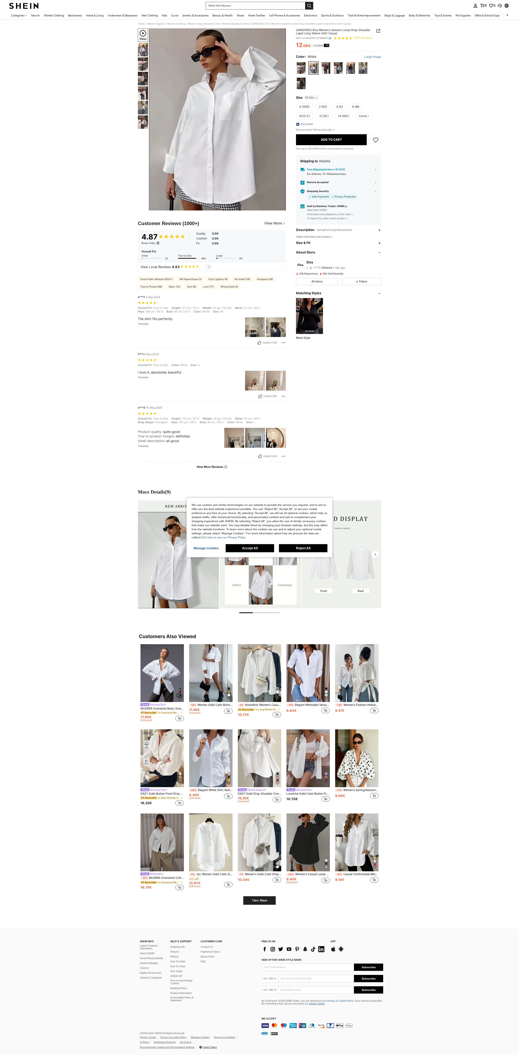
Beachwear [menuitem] (75, 15)
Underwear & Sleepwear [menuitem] (123, 15)
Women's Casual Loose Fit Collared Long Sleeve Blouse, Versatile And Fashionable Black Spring (308, 874)
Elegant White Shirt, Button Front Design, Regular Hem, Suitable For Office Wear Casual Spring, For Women (211, 790)
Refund (174, 956)
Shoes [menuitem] (240, 15)
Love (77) (208, 286)
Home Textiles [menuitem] (256, 15)
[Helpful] (259, 342)
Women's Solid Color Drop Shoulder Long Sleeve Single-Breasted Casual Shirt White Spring (260, 874)
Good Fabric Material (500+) (156, 279)
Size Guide (176, 971)
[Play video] (217, 119)
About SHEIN (147, 953)
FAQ (203, 961)
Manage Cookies (200, 1037)
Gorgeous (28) (265, 279)
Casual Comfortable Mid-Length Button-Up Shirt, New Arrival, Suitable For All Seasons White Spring (357, 874)
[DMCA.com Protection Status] (274, 1033)
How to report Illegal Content (181, 982)
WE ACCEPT (269, 1018)
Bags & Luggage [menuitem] (395, 15)
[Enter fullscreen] (281, 207)
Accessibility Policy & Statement (181, 999)
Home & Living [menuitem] (95, 15)
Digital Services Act (150, 972)
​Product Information (181, 993)
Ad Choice (185, 1042)
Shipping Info (177, 947)
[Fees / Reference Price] (312, 46)
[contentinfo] (322, 1025)
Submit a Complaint (151, 977)
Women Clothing (176, 23)
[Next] (375, 554)
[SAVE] (375, 139)
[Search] (309, 6)
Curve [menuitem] (174, 15)
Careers (144, 968)
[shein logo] (24, 5)
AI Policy (144, 1042)
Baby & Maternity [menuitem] (419, 15)
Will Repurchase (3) (190, 279)
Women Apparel (156, 23)
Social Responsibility (151, 958)
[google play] (341, 951)
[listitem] (309, 316)
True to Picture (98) (151, 286)
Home (141, 23)
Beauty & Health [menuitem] (222, 15)
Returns (174, 951)
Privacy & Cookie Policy (340, 1000)
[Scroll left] (502, 15)
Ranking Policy (178, 988)
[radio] (301, 68)
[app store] (333, 951)
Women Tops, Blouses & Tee (204, 23)
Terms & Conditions (224, 1037)
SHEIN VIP (176, 976)
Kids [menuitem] (164, 15)
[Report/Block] (283, 342)
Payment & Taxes (210, 951)
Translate (143, 323)
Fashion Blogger (149, 963)
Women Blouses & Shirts (235, 23)
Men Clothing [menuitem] (150, 15)
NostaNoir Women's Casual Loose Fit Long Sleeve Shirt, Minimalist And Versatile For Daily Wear (260, 704)
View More (259, 900)
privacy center (316, 1003)
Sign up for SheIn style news (281, 959)
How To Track (177, 966)
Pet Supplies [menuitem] (463, 15)
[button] (499, 5)
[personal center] (475, 5)
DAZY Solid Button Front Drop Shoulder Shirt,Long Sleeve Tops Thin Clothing (162, 793)
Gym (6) (191, 286)
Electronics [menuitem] (310, 15)
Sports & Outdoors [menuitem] (332, 15)
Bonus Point (207, 956)
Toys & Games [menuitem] (442, 15)
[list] (294, 949)
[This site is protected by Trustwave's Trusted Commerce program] (265, 1033)
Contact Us (207, 947)
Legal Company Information (149, 947)
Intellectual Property (165, 1042)
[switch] (207, 267)
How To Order (178, 961)
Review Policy (148, 243)
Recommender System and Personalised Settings (167, 1047)
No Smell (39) (242, 279)
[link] (483, 5)
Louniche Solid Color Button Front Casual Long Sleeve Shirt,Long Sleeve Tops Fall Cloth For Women (308, 793)
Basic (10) (174, 286)
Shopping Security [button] (318, 191)
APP (333, 941)
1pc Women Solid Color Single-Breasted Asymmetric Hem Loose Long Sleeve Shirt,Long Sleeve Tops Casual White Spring (211, 874)
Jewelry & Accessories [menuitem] (195, 15)
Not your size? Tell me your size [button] (314, 130)
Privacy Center (148, 1037)
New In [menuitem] (35, 15)
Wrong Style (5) (229, 286)
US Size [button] (309, 97)
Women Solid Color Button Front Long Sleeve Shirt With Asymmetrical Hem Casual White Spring (211, 704)
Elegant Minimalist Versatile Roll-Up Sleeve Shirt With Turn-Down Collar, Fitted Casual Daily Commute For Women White (308, 704)
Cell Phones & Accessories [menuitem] (284, 15)
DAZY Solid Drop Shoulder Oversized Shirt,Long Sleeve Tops (259, 793)
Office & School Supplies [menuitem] (489, 15)
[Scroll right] (507, 15)
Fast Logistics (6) (218, 279)
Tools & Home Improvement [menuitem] (364, 15)
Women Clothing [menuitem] (54, 15)
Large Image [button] (372, 57)
